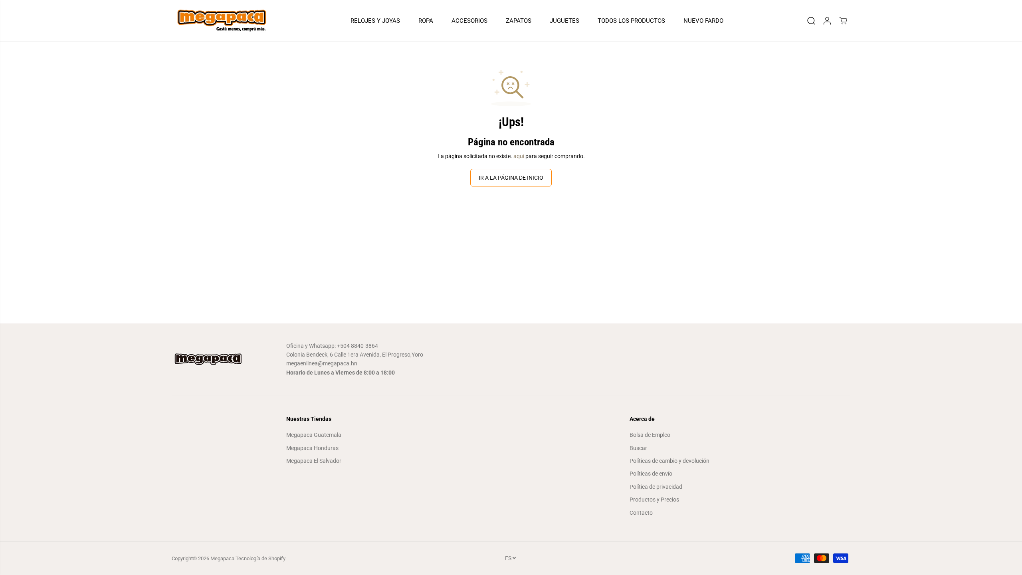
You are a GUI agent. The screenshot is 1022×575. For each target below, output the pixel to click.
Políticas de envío (651, 473)
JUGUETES (564, 20)
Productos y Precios (654, 499)
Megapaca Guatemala (313, 435)
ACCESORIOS (469, 20)
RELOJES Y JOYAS (375, 20)
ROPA (425, 20)
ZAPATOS (518, 20)
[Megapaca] (221, 20)
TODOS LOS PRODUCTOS (631, 20)
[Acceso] (827, 21)
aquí (518, 156)
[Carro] (843, 21)
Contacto (641, 513)
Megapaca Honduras (312, 448)
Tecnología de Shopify (260, 558)
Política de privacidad (656, 487)
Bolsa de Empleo (650, 435)
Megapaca (222, 558)
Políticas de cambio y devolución (669, 461)
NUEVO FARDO (703, 20)
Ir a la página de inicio (511, 177)
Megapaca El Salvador (313, 461)
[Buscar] (811, 21)
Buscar (638, 448)
